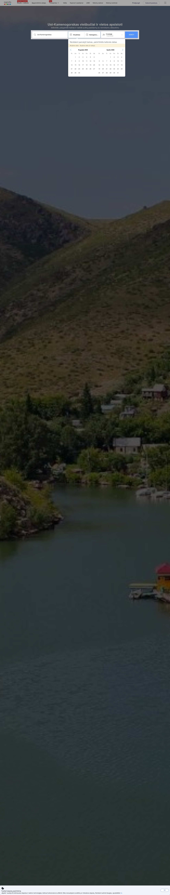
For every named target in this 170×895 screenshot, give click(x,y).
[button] (71, 50)
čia (121, 893)
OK (165, 890)
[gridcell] (75, 57)
